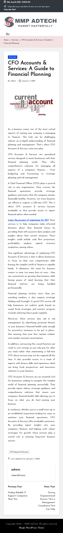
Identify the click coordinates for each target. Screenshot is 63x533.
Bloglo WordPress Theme (31, 528)
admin (15, 469)
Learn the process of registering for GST (28, 220)
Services (12, 57)
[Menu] (7, 34)
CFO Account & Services (19, 452)
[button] (18, 475)
